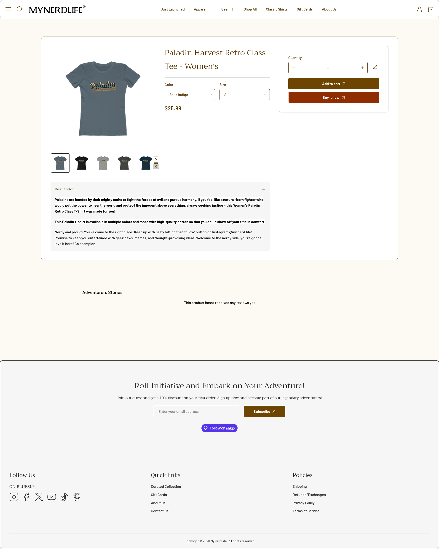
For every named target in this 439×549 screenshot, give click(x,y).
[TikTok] (64, 497)
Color (169, 84)
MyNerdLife (219, 541)
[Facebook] (26, 497)
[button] (203, 9)
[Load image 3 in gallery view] (103, 162)
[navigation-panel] (8, 9)
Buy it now (331, 97)
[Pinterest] (76, 497)
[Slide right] (156, 160)
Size (223, 84)
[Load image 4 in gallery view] (124, 162)
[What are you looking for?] (19, 9)
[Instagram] (14, 497)
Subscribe (262, 411)
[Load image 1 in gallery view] (60, 162)
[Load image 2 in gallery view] (81, 162)
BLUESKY (26, 486)
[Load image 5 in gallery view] (145, 162)
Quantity (295, 57)
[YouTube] (51, 497)
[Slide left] (156, 166)
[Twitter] (39, 497)
